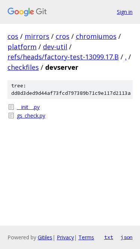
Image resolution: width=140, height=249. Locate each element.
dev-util (55, 46)
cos (12, 36)
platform (22, 46)
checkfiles (23, 67)
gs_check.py (31, 115)
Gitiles (45, 237)
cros (62, 36)
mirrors (37, 36)
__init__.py (28, 107)
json (127, 237)
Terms (86, 237)
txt (108, 237)
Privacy (65, 237)
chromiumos (96, 36)
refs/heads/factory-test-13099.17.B (63, 56)
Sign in (125, 11)
